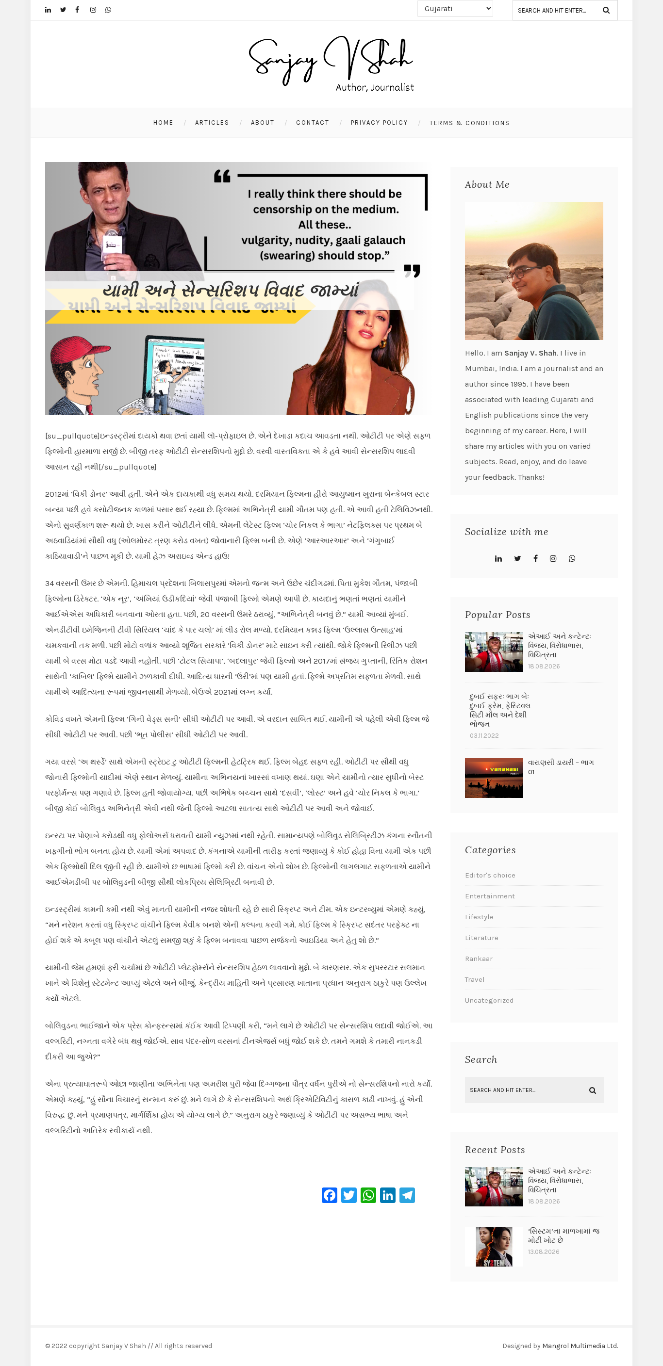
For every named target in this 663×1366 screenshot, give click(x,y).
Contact (313, 122)
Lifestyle (479, 916)
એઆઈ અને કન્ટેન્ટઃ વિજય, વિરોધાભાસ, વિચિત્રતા (560, 645)
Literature (481, 937)
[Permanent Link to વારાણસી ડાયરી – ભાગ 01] (494, 795)
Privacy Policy (379, 122)
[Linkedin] (52, 9)
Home (163, 122)
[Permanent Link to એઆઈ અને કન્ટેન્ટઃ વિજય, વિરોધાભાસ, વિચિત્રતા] (494, 669)
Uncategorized (489, 1000)
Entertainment (490, 896)
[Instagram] (97, 9)
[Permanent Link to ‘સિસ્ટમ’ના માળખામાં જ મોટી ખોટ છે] (494, 1263)
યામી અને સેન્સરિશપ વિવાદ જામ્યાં (229, 290)
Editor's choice (490, 875)
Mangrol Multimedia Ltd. (580, 1346)
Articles (212, 122)
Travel (475, 979)
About (263, 122)
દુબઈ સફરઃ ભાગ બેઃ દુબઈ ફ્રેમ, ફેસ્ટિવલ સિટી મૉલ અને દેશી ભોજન (500, 710)
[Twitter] (67, 9)
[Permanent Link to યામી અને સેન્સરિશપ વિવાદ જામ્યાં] (239, 412)
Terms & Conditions (470, 123)
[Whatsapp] (112, 9)
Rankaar (479, 958)
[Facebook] (82, 9)
